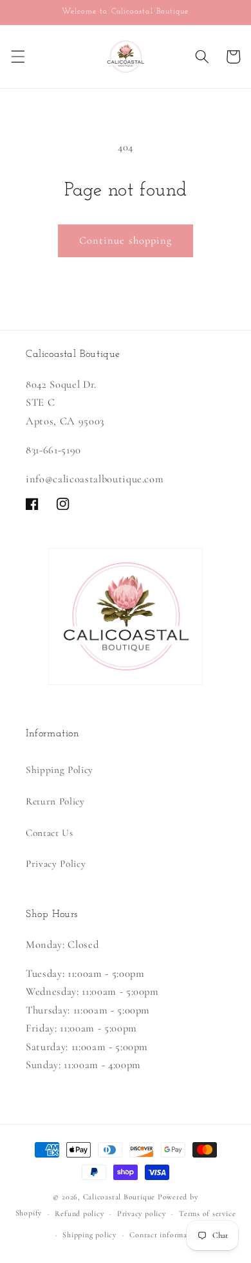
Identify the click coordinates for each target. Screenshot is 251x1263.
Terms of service (207, 1213)
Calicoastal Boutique (119, 1196)
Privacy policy (141, 1213)
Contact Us (49, 833)
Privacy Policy (56, 863)
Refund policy (79, 1213)
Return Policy (55, 801)
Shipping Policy (59, 770)
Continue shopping (125, 240)
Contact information (165, 1234)
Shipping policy (89, 1234)
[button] (17, 56)
